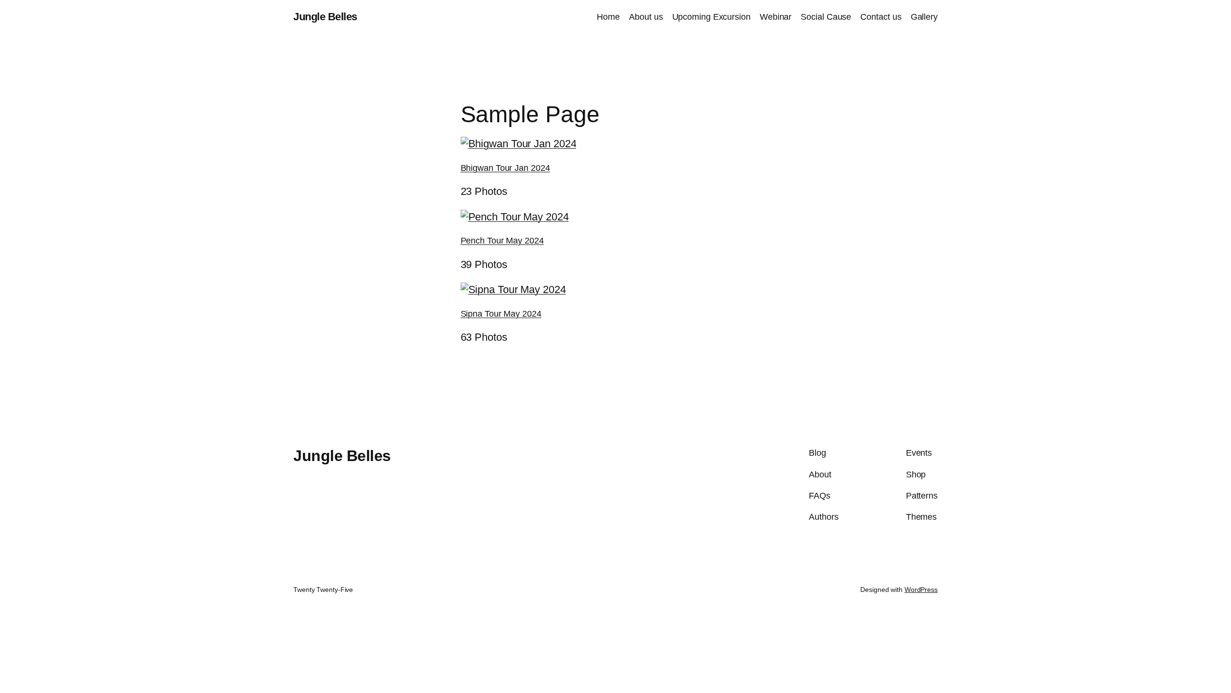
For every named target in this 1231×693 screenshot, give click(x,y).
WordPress (921, 589)
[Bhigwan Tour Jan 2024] (519, 144)
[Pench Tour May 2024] (515, 217)
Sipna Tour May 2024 (501, 314)
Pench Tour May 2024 (502, 240)
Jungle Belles (325, 17)
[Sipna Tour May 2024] (513, 289)
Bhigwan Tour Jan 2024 (505, 168)
